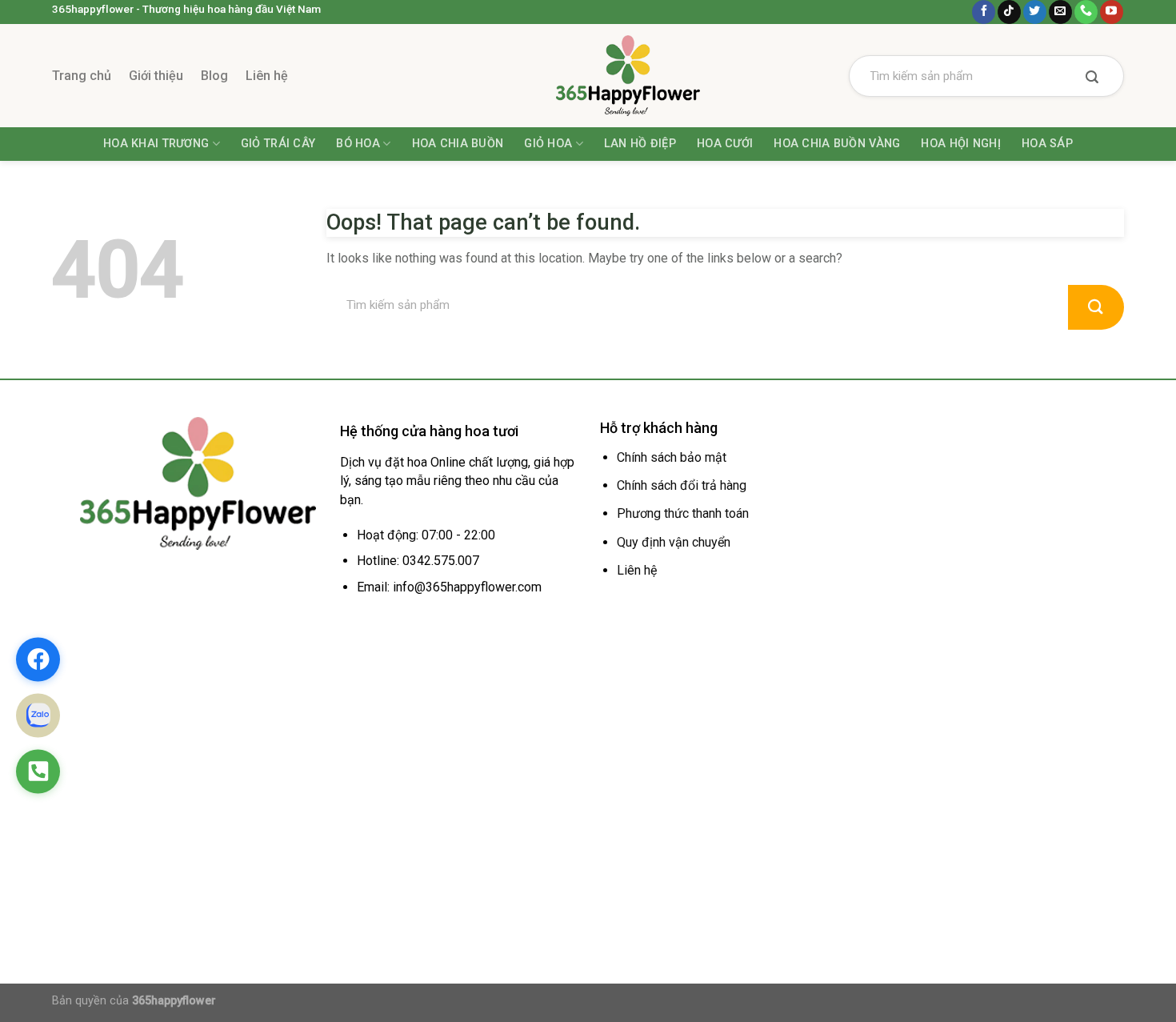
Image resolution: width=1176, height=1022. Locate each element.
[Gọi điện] (38, 771)
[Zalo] (38, 715)
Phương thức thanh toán (683, 513)
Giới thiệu (156, 75)
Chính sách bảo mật (671, 457)
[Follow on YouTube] (1111, 12)
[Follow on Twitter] (1034, 12)
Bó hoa (358, 143)
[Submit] (1092, 78)
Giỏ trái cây (278, 143)
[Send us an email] (1060, 12)
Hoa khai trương (156, 143)
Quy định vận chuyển (673, 542)
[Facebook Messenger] (38, 659)
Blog (214, 75)
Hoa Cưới (725, 143)
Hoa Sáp (1047, 143)
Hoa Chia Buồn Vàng (837, 143)
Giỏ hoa (548, 143)
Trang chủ (81, 75)
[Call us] (1086, 12)
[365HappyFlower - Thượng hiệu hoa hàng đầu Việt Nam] (588, 75)
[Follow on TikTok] (1009, 12)
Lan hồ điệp (640, 143)
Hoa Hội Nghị (960, 143)
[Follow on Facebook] (983, 12)
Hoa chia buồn (458, 143)
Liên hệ (267, 75)
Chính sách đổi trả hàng (681, 485)
